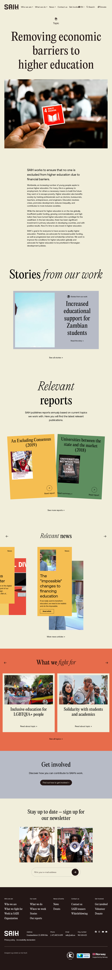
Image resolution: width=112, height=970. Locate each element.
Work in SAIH (11, 913)
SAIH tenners (78, 909)
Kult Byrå (24, 953)
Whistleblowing (79, 913)
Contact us (62, 7)
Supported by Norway (100, 957)
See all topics (56, 739)
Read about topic (28, 726)
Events (56, 909)
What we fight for (13, 909)
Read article (47, 611)
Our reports (36, 918)
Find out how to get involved (56, 782)
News (51, 7)
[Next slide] (105, 536)
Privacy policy (9, 940)
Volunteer (100, 909)
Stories (33, 913)
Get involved (74, 7)
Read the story (77, 341)
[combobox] (81, 7)
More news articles (56, 636)
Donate (99, 913)
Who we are (26, 7)
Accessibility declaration (25, 940)
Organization (11, 918)
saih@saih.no (70, 935)
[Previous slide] (7, 536)
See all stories (56, 357)
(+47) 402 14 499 (56, 935)
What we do (40, 7)
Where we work (38, 909)
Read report (49, 493)
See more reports (56, 510)
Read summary (64, 493)
